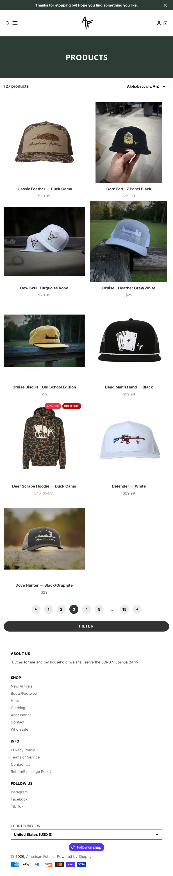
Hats (15, 700)
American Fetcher (41, 856)
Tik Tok (17, 806)
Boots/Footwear (24, 693)
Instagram (19, 792)
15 (124, 609)
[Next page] (136, 609)
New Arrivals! (22, 686)
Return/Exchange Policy (31, 771)
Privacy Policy (23, 750)
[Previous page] (36, 609)
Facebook (19, 799)
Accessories (21, 715)
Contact (18, 722)
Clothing (18, 707)
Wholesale (19, 729)
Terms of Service (25, 757)
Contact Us (20, 764)
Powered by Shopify (74, 856)
